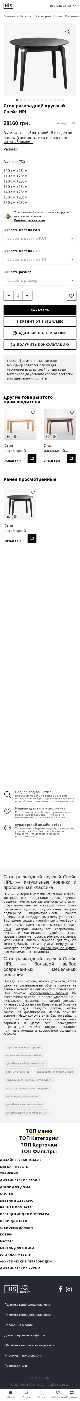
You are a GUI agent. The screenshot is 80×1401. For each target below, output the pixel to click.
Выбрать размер (18, 272)
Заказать (40, 310)
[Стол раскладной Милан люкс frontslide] (20, 425)
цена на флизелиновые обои (28, 985)
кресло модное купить (58, 948)
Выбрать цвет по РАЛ (22, 230)
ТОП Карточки (39, 1144)
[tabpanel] (40, 59)
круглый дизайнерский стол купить (29, 1080)
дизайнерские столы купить (24, 1104)
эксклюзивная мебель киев (55, 1071)
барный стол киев (18, 1071)
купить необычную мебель (23, 1055)
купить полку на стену (43, 909)
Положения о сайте (18, 1325)
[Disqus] (40, 604)
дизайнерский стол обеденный (26, 1112)
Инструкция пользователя (23, 1355)
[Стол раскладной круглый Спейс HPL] (20, 504)
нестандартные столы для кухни (27, 1088)
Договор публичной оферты (24, 1335)
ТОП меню (39, 1130)
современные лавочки (49, 993)
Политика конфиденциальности (27, 1304)
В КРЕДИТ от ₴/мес (39, 321)
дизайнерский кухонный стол (25, 1063)
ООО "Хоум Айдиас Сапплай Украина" (40, 1384)
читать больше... (18, 142)
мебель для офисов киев (22, 1096)
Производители (15, 1365)
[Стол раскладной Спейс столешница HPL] (60, 425)
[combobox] (60, 6)
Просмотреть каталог (29, 220)
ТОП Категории (39, 1138)
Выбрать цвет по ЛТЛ (22, 251)
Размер (11, 149)
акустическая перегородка (23, 1047)
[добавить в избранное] (71, 296)
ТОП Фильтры (39, 1151)
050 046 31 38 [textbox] (60, 6)
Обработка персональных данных (29, 1345)
